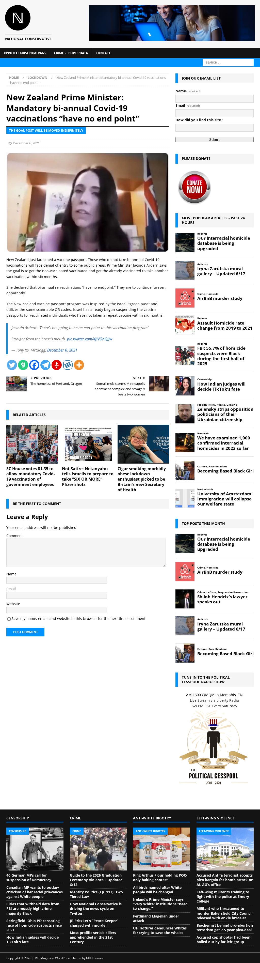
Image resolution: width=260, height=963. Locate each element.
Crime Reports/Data (71, 53)
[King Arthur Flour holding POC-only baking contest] (161, 849)
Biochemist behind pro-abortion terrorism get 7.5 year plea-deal (225, 927)
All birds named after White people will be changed (157, 889)
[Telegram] (45, 365)
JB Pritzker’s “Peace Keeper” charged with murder (94, 923)
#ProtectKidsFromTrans (25, 53)
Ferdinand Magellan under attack (156, 918)
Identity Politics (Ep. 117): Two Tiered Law (96, 894)
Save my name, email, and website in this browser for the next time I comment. (79, 618)
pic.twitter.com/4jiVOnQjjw (89, 338)
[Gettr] (57, 365)
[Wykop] (68, 365)
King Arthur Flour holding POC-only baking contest (160, 877)
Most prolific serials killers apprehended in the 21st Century (93, 937)
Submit (214, 140)
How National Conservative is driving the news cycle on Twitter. (96, 908)
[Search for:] (228, 62)
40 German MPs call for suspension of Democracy (28, 877)
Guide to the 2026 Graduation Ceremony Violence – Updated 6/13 (96, 880)
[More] (79, 365)
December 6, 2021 (26, 143)
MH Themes (94, 958)
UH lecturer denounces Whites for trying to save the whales (160, 930)
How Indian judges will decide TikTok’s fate (32, 939)
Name (11, 574)
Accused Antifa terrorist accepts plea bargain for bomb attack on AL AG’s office (225, 880)
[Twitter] (12, 365)
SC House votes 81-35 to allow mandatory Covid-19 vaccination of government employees (30, 476)
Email (11, 588)
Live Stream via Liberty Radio (214, 700)
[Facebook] (34, 365)
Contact (103, 53)
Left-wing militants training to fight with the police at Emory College (223, 897)
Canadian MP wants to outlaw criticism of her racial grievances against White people (34, 892)
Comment (14, 535)
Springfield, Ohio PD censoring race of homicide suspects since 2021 (34, 925)
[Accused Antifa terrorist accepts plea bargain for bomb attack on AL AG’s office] (225, 849)
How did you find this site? (199, 119)
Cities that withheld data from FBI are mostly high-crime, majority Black (32, 908)
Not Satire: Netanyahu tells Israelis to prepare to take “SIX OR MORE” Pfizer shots (87, 476)
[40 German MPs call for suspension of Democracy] (34, 849)
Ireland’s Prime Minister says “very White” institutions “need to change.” (160, 904)
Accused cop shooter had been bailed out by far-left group (223, 939)
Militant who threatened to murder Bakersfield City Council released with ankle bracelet (224, 913)
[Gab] (23, 365)
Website (13, 603)
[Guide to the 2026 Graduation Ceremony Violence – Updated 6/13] (98, 849)
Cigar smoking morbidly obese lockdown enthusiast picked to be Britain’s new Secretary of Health (142, 479)
